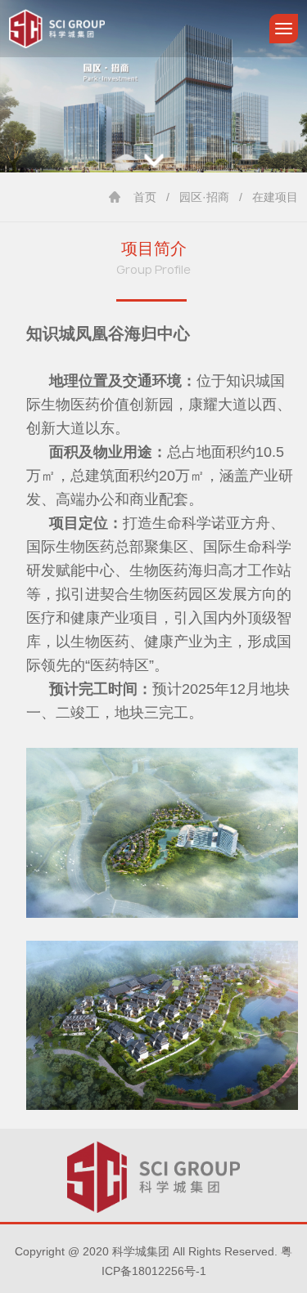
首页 (144, 197)
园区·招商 (204, 197)
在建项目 (275, 197)
